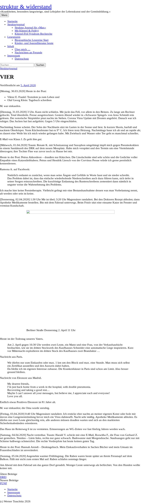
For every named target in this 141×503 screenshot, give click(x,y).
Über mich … (22, 49)
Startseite (12, 21)
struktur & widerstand (26, 6)
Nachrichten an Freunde (28, 52)
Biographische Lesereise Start (31, 40)
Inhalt (10, 46)
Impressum (13, 55)
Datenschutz (22, 58)
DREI (3, 477)
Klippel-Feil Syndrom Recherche (33, 33)
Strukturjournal (16, 24)
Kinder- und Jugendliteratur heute (34, 43)
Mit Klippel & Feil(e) (27, 30)
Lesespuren (13, 36)
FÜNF (3, 483)
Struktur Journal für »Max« (30, 27)
